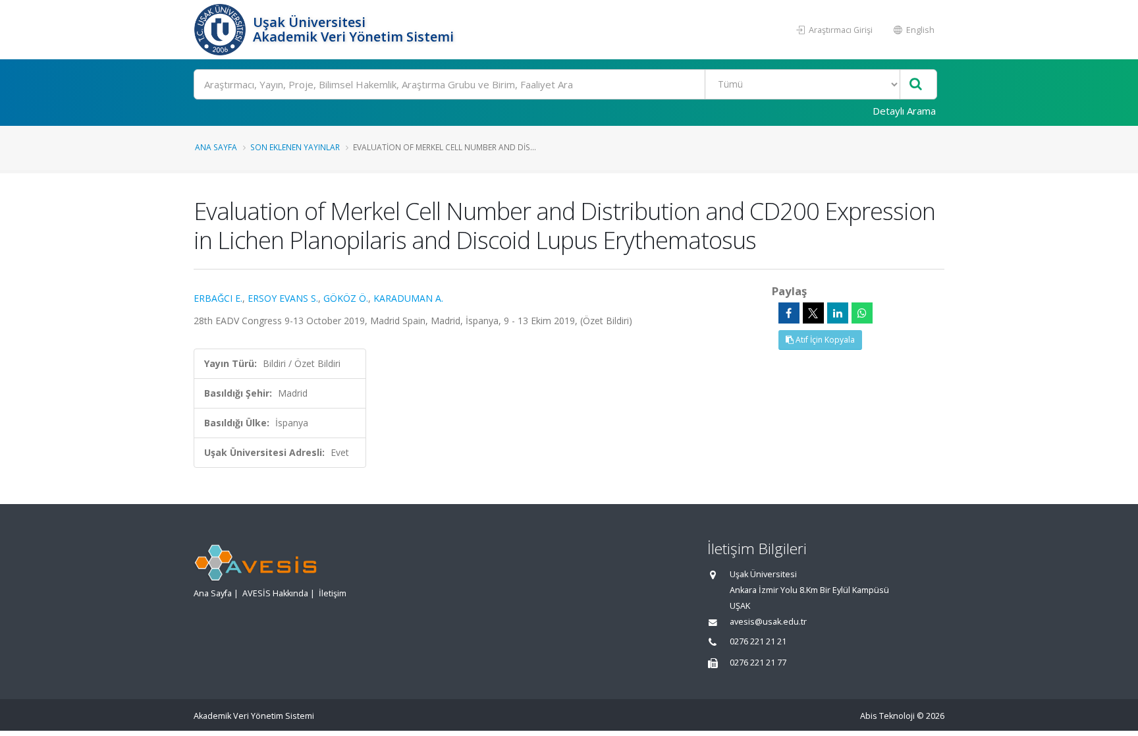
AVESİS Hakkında (275, 593)
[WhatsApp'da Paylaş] (862, 313)
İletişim (332, 593)
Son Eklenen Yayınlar (295, 147)
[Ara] (916, 84)
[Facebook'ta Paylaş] (788, 313)
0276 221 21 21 (758, 641)
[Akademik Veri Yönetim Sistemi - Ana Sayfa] (222, 29)
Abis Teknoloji (887, 716)
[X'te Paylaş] (813, 313)
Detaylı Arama (904, 110)
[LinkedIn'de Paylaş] (837, 313)
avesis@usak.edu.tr (768, 621)
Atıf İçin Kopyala (824, 339)
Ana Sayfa (216, 147)
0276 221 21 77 (758, 662)
